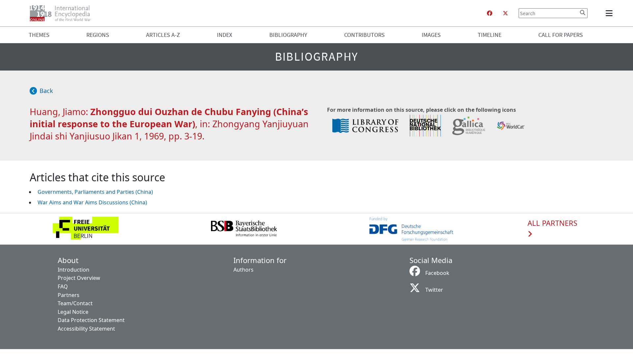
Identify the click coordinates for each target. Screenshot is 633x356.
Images (431, 35)
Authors (243, 269)
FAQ (63, 286)
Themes (39, 35)
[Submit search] (583, 12)
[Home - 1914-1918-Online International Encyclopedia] (63, 13)
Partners (68, 295)
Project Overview (79, 278)
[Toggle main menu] (610, 13)
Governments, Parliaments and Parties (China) (95, 191)
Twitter (434, 289)
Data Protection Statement (91, 320)
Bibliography (288, 35)
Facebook (437, 273)
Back (46, 91)
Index (224, 35)
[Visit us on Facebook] (489, 13)
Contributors (364, 35)
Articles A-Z (163, 35)
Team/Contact (75, 303)
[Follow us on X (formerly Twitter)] (505, 13)
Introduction (73, 269)
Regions (97, 35)
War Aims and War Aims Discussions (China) (92, 202)
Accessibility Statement (86, 328)
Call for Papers (560, 35)
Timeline (489, 35)
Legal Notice (73, 311)
